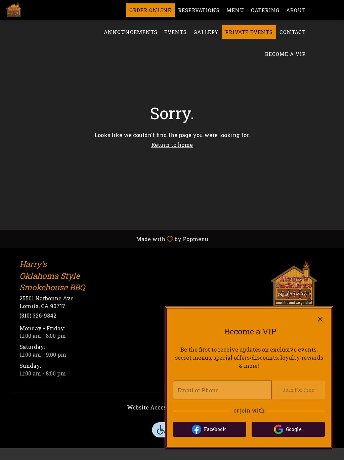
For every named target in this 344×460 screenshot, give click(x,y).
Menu (235, 10)
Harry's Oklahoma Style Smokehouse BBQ (293, 285)
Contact (293, 32)
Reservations (199, 10)
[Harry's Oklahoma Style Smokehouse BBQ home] (35, 10)
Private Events (249, 32)
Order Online (150, 10)
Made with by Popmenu (106, 238)
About (296, 10)
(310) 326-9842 (37, 315)
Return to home (172, 144)
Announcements (131, 32)
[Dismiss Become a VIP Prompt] (320, 319)
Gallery (206, 32)
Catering (265, 10)
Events (175, 32)
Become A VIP (285, 54)
